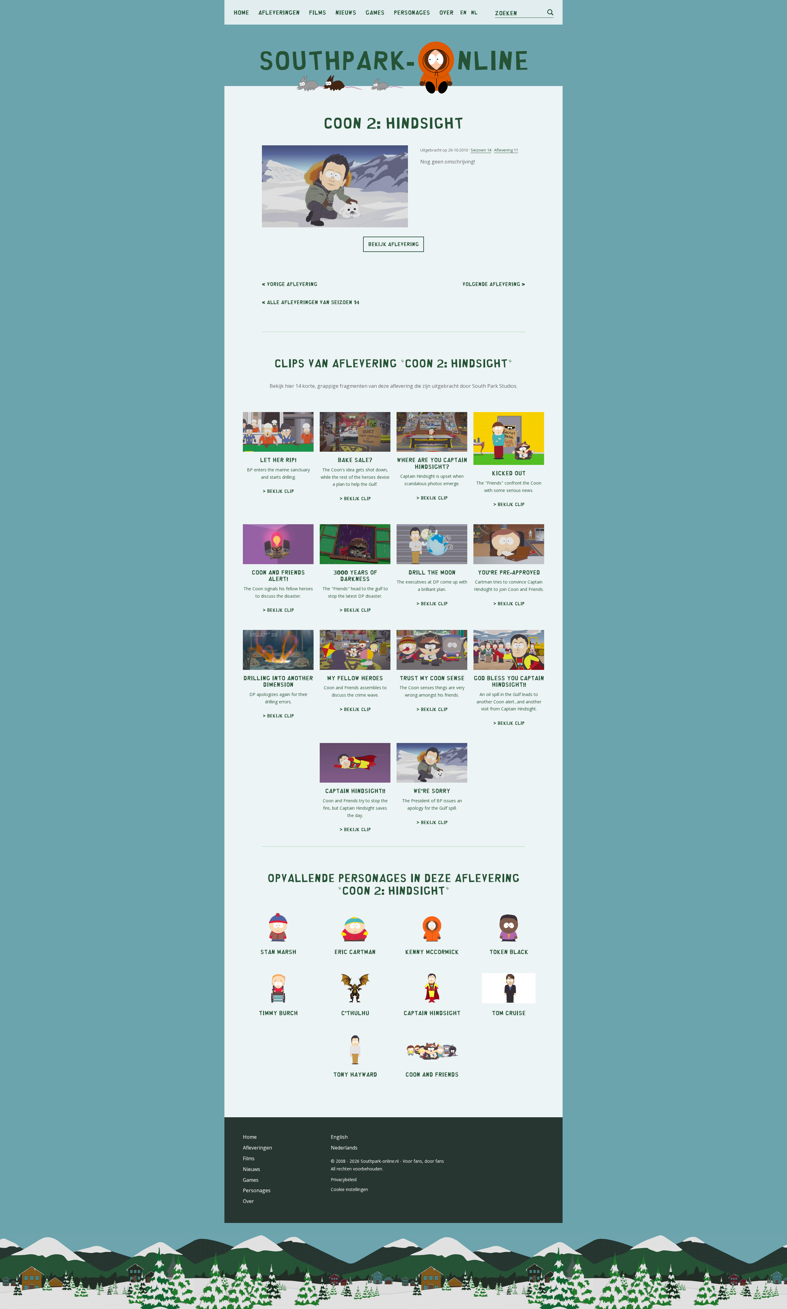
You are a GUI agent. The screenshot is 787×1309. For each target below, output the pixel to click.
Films (317, 12)
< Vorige (289, 284)
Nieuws (345, 12)
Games (375, 12)
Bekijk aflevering (393, 244)
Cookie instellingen (349, 1189)
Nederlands (344, 1147)
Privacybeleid (344, 1179)
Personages (412, 12)
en (463, 12)
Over (446, 12)
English (339, 1137)
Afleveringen (279, 12)
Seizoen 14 (481, 150)
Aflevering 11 (506, 150)
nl (474, 12)
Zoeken (506, 12)
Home (241, 12)
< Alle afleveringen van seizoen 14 (310, 302)
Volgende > (493, 284)
